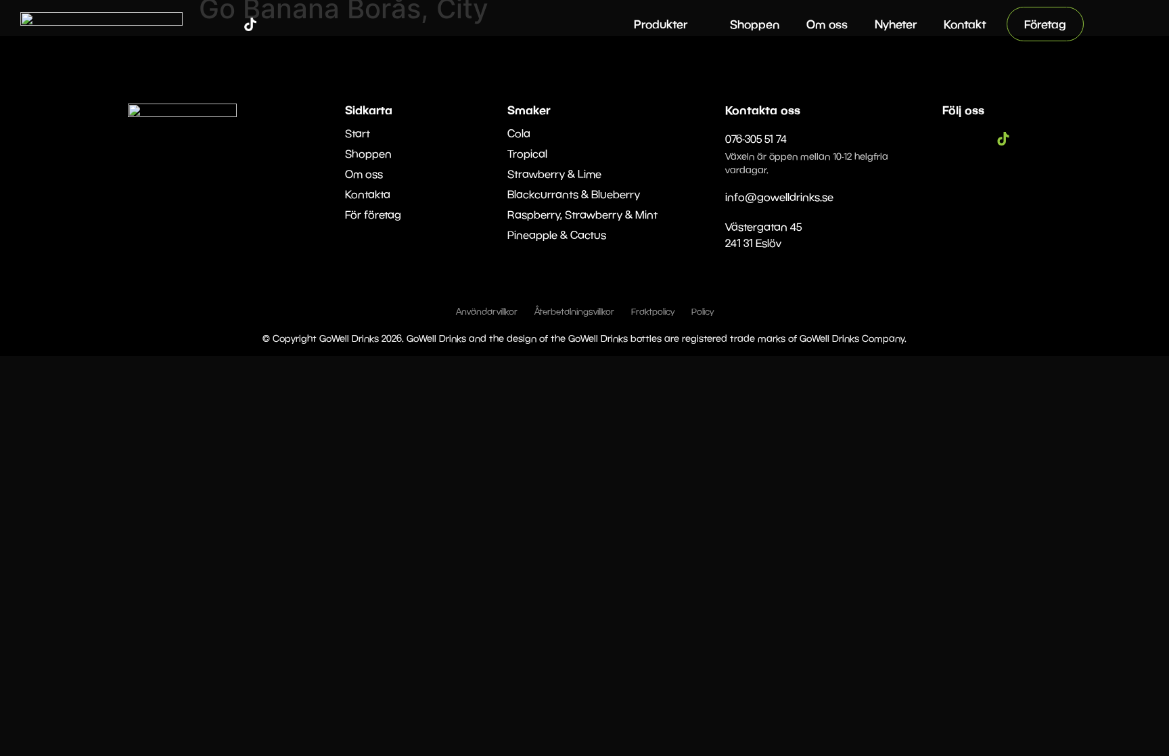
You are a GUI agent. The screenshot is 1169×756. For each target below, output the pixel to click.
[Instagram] (230, 24)
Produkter (660, 24)
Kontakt (965, 24)
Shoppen (754, 24)
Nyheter (896, 24)
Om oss (827, 24)
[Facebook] (209, 24)
